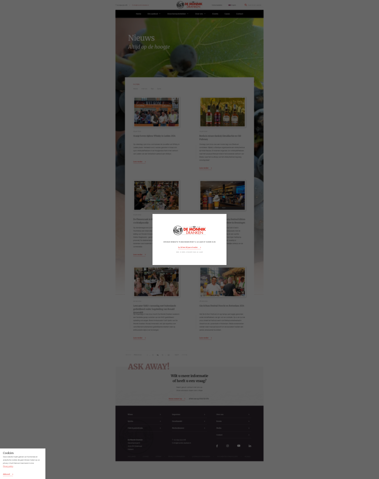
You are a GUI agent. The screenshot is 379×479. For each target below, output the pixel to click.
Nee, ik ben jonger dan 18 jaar (189, 252)
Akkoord (6, 474)
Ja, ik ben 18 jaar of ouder (188, 247)
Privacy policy (8, 466)
